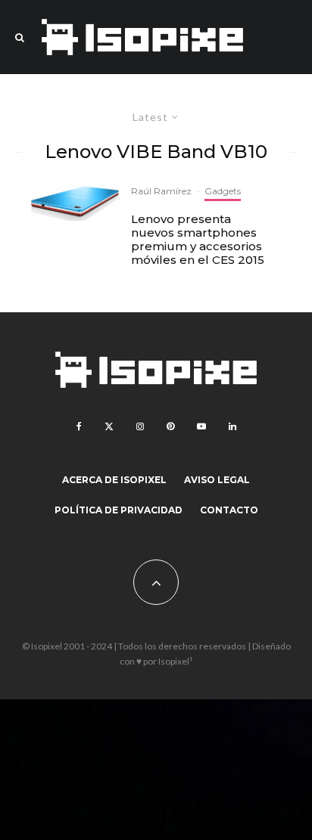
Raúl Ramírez (161, 191)
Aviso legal (217, 479)
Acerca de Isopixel (114, 479)
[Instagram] (140, 426)
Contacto (229, 510)
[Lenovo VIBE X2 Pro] (75, 202)
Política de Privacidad (119, 510)
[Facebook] (79, 426)
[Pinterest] (170, 426)
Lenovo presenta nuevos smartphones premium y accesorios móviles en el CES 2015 (197, 239)
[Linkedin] (232, 426)
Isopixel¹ (175, 661)
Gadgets (222, 191)
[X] (109, 426)
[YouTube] (201, 426)
